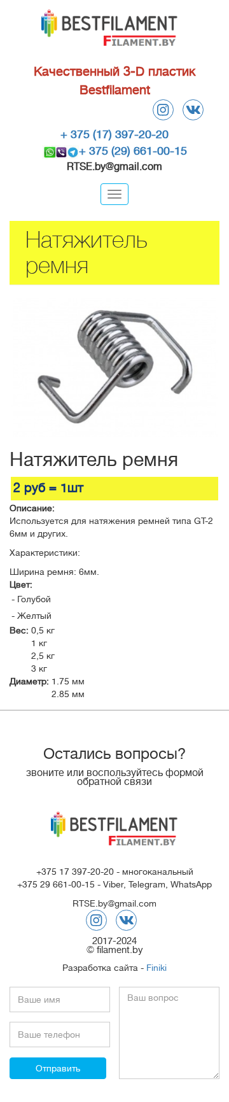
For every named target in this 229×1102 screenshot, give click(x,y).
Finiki (156, 968)
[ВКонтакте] (193, 109)
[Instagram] (163, 109)
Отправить (58, 1068)
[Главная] (110, 29)
